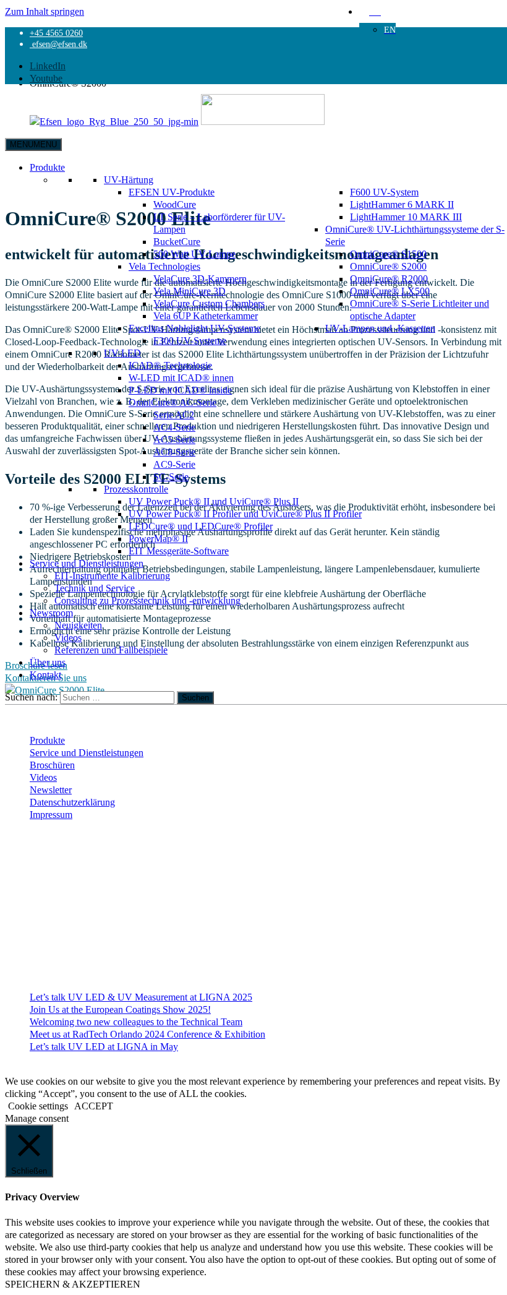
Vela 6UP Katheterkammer (205, 315)
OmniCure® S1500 (388, 253)
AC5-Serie (174, 439)
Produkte (47, 167)
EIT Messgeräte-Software (179, 550)
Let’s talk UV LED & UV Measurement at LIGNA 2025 (141, 997)
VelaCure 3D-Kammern (200, 278)
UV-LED (122, 352)
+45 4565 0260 (56, 32)
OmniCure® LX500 (390, 291)
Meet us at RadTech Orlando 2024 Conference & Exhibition (147, 1034)
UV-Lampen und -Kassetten (380, 328)
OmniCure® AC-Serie (172, 402)
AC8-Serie (174, 451)
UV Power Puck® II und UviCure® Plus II (214, 501)
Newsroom (51, 612)
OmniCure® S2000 (388, 266)
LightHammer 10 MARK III (406, 216)
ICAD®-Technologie (170, 365)
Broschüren (52, 765)
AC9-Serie (174, 464)
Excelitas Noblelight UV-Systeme (194, 328)
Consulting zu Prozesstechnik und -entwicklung (147, 600)
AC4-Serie (174, 427)
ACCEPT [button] (93, 1105)
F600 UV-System (384, 192)
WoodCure (174, 204)
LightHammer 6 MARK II (402, 204)
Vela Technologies (164, 266)
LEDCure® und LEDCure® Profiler (201, 526)
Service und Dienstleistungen (86, 563)
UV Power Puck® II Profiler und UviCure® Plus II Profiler (245, 513)
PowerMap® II (158, 538)
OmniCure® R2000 (389, 278)
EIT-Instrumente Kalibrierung (112, 575)
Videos (68, 637)
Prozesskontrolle (136, 489)
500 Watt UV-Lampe (194, 253)
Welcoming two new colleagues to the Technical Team (136, 1021)
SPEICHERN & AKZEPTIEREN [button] (72, 1284)
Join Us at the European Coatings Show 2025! (120, 1009)
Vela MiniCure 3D (189, 291)
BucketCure (176, 241)
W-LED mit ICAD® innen (181, 377)
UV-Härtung (128, 179)
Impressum (51, 814)
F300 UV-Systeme (189, 340)
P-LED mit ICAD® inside (180, 390)
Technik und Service (94, 588)
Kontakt (45, 674)
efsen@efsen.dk (58, 43)
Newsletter (51, 789)
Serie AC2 (173, 414)
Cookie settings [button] (38, 1105)
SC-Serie (171, 476)
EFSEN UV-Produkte (172, 192)
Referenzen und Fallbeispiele (111, 649)
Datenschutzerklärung (72, 802)
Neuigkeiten (78, 625)
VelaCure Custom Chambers (209, 303)
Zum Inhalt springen (44, 11)
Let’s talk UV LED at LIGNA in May (104, 1046)
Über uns (48, 662)
